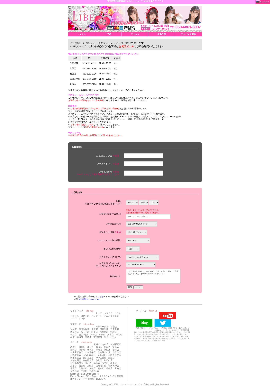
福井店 (82, 350)
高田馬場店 (84, 329)
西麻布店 (74, 332)
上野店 (94, 329)
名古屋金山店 (104, 352)
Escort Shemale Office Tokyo (83, 376)
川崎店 (93, 334)
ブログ (73, 318)
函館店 (73, 347)
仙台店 (90, 347)
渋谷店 (73, 329)
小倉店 (73, 368)
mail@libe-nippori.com (89, 299)
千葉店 (119, 334)
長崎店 (109, 368)
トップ (99, 313)
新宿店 (114, 326)
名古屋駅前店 (76, 352)
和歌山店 (108, 360)
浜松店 (107, 350)
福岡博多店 (101, 366)
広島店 (105, 363)
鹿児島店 (74, 371)
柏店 (72, 337)
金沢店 (73, 350)
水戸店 (102, 334)
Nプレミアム (110, 337)
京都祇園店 (75, 360)
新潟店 (107, 347)
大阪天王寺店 (114, 355)
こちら (100, 296)
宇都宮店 (98, 337)
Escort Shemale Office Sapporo (84, 374)
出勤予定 (85, 316)
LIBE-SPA (100, 379)
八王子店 (85, 332)
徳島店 (82, 366)
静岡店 (99, 350)
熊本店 (101, 368)
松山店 (113, 363)
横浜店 (73, 334)
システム (108, 313)
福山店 (97, 363)
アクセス (74, 316)
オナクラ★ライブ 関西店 (82, 379)
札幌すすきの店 (101, 344)
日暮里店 (104, 329)
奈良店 (99, 360)
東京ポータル (102, 326)
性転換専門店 (76, 363)
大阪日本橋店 (89, 355)
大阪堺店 (102, 355)
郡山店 (99, 347)
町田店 (94, 332)
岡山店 (88, 363)
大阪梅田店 (75, 355)
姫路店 (111, 358)
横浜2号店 (83, 334)
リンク (82, 318)
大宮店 (110, 334)
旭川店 (82, 347)
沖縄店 (84, 371)
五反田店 (114, 329)
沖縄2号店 (94, 371)
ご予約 (118, 313)
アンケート (96, 316)
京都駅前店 (88, 360)
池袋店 (113, 332)
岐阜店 (90, 350)
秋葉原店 (104, 332)
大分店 (92, 368)
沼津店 (115, 350)
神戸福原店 (88, 358)
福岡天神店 (113, 366)
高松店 (73, 366)
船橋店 (80, 337)
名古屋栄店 (90, 352)
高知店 (90, 366)
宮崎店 (118, 368)
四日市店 (116, 352)
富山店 (115, 347)
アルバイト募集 (111, 316)
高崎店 (88, 337)
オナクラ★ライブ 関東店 (111, 376)
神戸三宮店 (101, 358)
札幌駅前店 (116, 344)
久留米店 (83, 368)
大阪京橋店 (75, 358)
